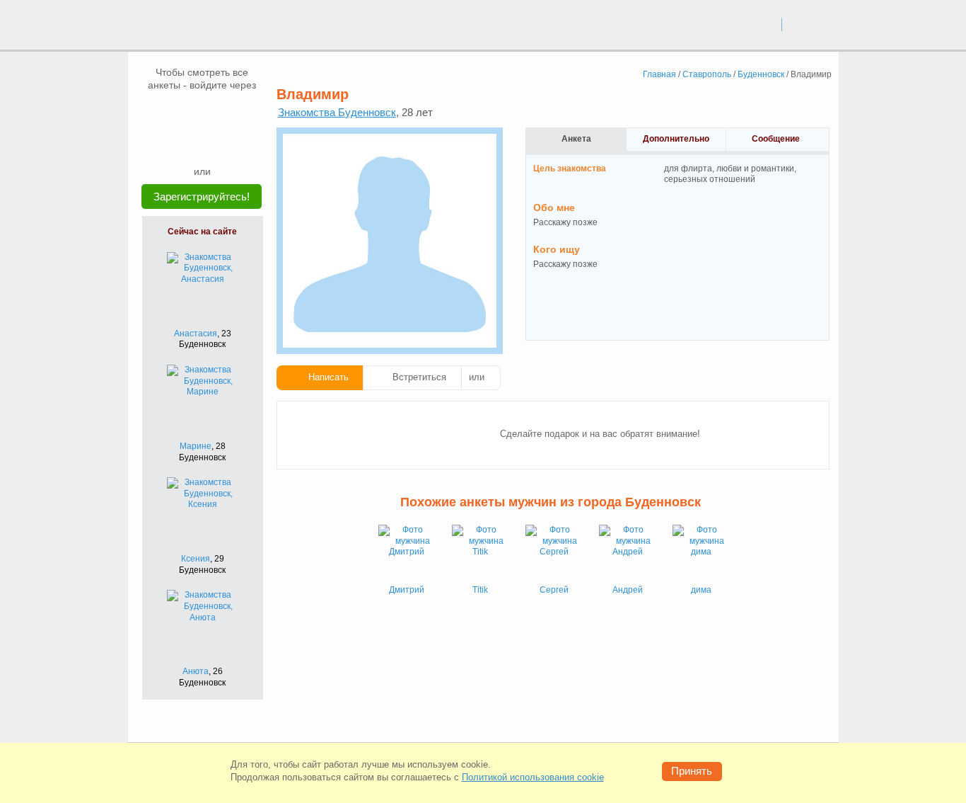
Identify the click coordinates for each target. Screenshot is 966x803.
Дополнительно (676, 139)
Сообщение (776, 139)
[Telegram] (215, 143)
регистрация (810, 24)
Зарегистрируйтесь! (201, 196)
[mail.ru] (202, 112)
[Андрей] (627, 553)
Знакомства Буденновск (337, 112)
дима (701, 590)
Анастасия (195, 333)
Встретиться (419, 377)
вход (765, 24)
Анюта (195, 671)
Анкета (576, 139)
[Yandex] (189, 143)
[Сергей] (553, 553)
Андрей (627, 590)
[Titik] (480, 553)
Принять (691, 771)
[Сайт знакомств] (180, 26)
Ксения (195, 559)
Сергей (554, 590)
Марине (195, 446)
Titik (480, 590)
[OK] (229, 112)
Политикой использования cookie (533, 777)
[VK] (175, 112)
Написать (328, 377)
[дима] (701, 553)
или (476, 377)
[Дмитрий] (406, 553)
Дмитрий (406, 590)
